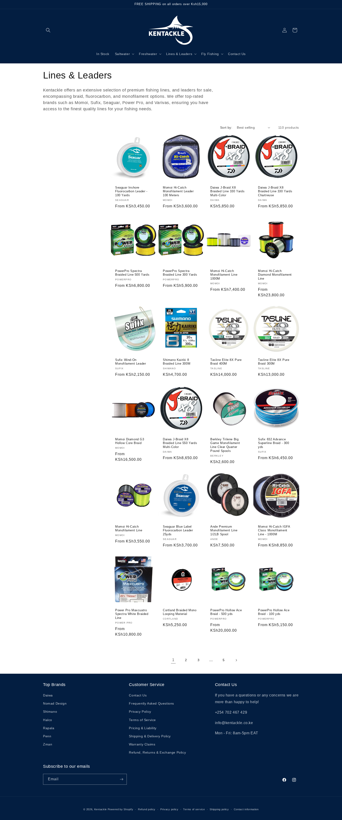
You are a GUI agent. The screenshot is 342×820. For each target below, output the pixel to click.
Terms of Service (142, 720)
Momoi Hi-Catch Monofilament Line (128, 528)
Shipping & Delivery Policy (150, 736)
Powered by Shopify (120, 809)
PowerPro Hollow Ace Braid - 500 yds (226, 612)
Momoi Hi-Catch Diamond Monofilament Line (275, 274)
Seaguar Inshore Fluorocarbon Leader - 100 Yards (131, 191)
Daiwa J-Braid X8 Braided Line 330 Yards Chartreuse (275, 191)
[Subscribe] (121, 779)
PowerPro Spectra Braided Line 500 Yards (132, 272)
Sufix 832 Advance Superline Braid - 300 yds (273, 443)
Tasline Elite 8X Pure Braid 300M (273, 362)
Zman (47, 744)
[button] (48, 30)
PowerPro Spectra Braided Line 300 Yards (180, 272)
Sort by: (226, 127)
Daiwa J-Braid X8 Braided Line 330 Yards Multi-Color (227, 191)
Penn (47, 736)
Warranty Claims (142, 744)
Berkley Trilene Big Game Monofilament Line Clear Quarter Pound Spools (225, 445)
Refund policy (146, 809)
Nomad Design (55, 703)
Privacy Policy (140, 711)
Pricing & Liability (142, 728)
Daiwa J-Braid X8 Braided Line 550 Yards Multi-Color (180, 443)
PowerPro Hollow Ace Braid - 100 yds (273, 612)
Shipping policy (219, 809)
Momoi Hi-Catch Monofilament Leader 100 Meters (178, 191)
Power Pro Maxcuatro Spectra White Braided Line (131, 614)
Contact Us (138, 695)
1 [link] (173, 660)
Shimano (50, 711)
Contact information (246, 809)
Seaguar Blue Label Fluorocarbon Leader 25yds (178, 530)
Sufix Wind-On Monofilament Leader (130, 362)
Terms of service (194, 809)
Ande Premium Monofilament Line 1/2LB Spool (223, 530)
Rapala (48, 728)
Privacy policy (169, 809)
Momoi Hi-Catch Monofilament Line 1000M (223, 274)
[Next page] (236, 660)
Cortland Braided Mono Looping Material (180, 612)
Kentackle (100, 809)
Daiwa (48, 695)
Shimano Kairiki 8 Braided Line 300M (176, 362)
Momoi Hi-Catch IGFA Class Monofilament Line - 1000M (274, 530)
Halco (47, 720)
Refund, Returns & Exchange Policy (157, 752)
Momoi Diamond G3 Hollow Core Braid (129, 441)
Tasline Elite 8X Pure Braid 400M (226, 362)
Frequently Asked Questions (151, 703)
